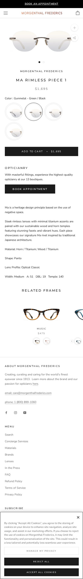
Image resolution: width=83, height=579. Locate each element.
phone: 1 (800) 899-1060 (20, 402)
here (35, 384)
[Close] (78, 517)
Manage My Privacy (41, 551)
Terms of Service (15, 488)
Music (41, 328)
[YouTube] (24, 412)
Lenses (9, 461)
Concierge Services (16, 441)
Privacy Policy (13, 494)
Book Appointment (29, 189)
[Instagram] (15, 412)
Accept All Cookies (41, 572)
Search (9, 435)
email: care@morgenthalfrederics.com (28, 393)
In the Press (12, 468)
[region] (41, 545)
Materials (10, 448)
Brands (9, 455)
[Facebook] (6, 412)
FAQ (7, 474)
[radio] (14, 112)
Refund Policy (13, 481)
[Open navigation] (6, 13)
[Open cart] (77, 13)
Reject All (41, 561)
